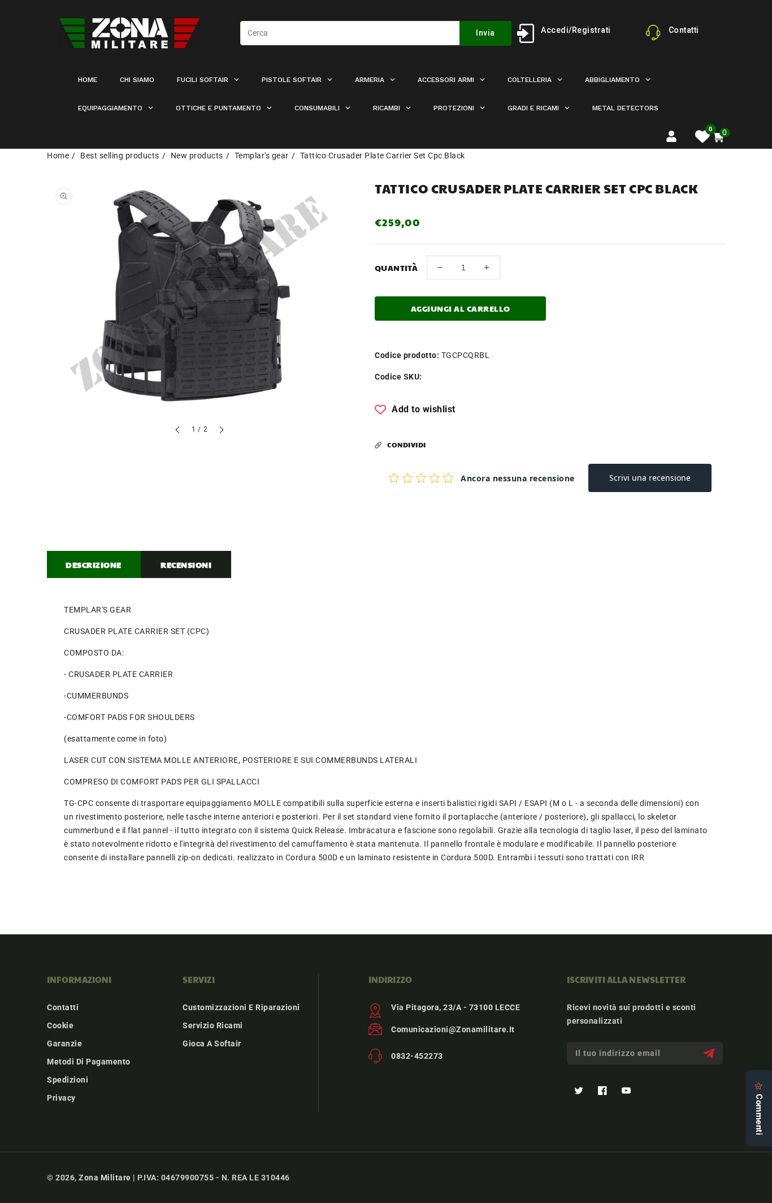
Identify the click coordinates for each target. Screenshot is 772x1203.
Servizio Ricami (213, 1025)
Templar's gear (262, 155)
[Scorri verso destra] (221, 431)
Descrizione (94, 564)
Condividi (406, 444)
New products (197, 155)
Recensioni (186, 564)
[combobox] (375, 33)
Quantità (396, 267)
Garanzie (64, 1043)
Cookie (60, 1025)
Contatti (63, 1007)
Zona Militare (105, 1177)
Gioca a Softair (212, 1043)
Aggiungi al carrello (460, 308)
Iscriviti (710, 1053)
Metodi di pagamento (89, 1061)
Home (58, 155)
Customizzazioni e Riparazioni (241, 1007)
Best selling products (119, 155)
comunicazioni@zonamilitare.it (453, 1029)
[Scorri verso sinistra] (178, 431)
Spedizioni (67, 1079)
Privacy (61, 1097)
